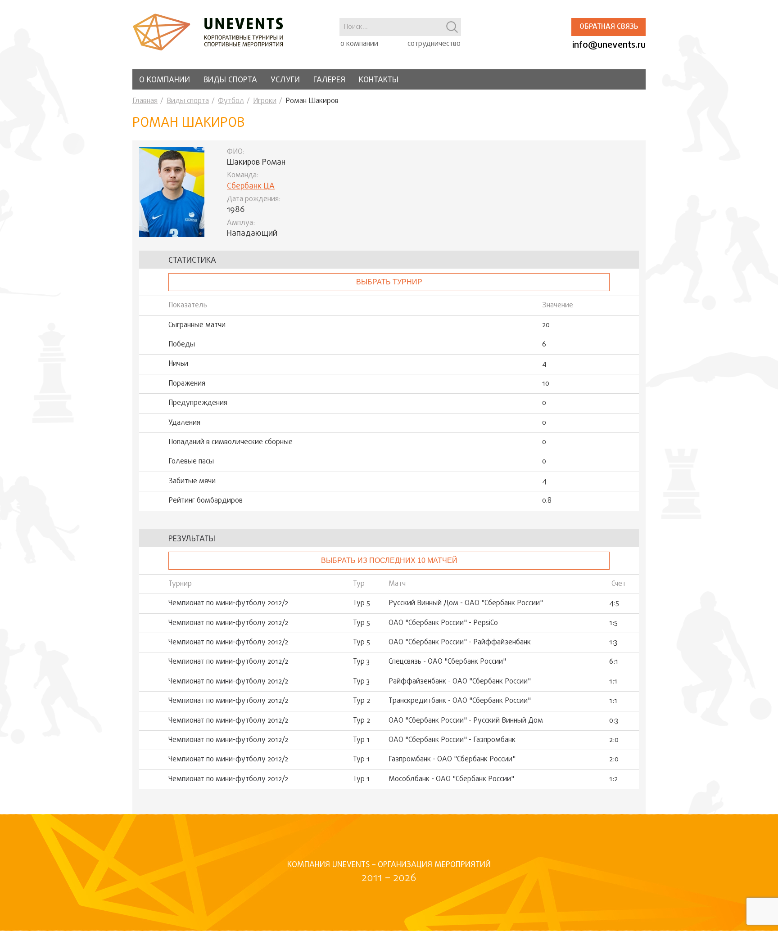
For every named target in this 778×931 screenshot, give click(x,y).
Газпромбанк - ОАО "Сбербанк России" (452, 760)
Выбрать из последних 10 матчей (389, 560)
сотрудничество (434, 44)
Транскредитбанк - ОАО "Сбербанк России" (460, 701)
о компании (359, 44)
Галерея (329, 80)
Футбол (231, 101)
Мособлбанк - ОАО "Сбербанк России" (451, 779)
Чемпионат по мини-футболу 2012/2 (228, 603)
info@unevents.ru (609, 45)
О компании (164, 80)
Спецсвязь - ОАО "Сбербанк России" (447, 662)
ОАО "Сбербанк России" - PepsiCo (443, 623)
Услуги (285, 80)
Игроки (264, 101)
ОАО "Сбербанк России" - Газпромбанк (452, 740)
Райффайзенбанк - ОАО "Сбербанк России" (460, 682)
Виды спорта (230, 80)
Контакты (378, 80)
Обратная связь (608, 27)
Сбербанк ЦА (251, 186)
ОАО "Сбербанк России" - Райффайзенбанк (460, 643)
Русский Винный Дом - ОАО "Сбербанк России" (466, 603)
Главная (145, 101)
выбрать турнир (389, 282)
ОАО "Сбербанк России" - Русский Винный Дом (466, 721)
